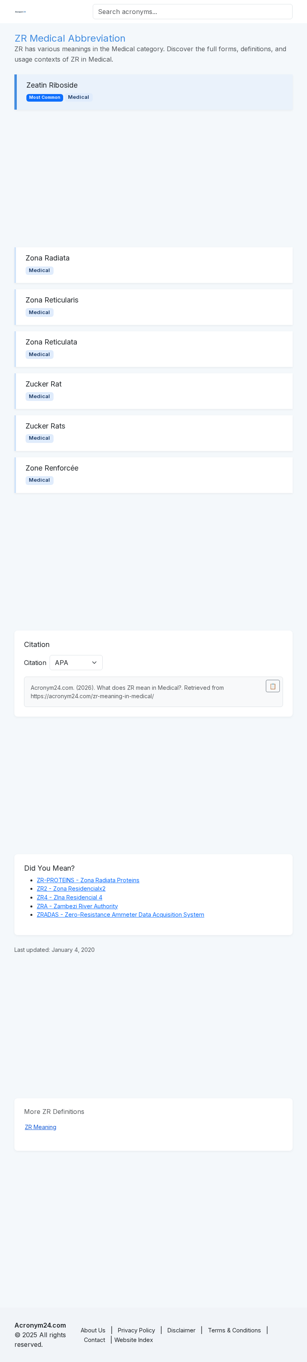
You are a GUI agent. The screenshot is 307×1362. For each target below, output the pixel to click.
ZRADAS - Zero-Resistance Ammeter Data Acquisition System (120, 914)
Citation (35, 663)
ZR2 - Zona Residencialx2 (71, 888)
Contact (94, 1339)
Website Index (133, 1339)
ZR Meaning (40, 1127)
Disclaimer (181, 1330)
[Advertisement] (153, 178)
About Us (93, 1330)
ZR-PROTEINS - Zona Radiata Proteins (88, 880)
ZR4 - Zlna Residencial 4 (69, 897)
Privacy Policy (136, 1330)
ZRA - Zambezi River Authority (77, 906)
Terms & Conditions (234, 1330)
